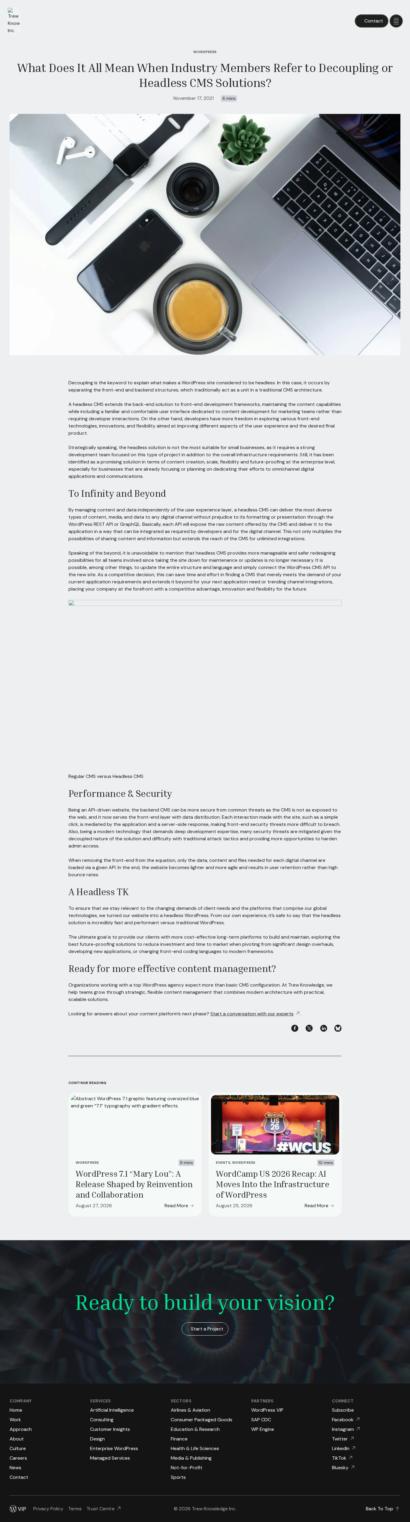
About (17, 1439)
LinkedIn (340, 1448)
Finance (179, 1439)
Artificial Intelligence (112, 1410)
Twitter (340, 1439)
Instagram (343, 1429)
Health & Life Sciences (195, 1448)
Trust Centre (100, 1509)
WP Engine (262, 1429)
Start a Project (207, 1329)
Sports (178, 1477)
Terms (75, 1509)
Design (97, 1439)
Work (15, 1419)
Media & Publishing (191, 1458)
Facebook (343, 1419)
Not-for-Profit (186, 1467)
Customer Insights (110, 1429)
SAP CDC (261, 1419)
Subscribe (343, 1410)
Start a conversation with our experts (252, 1014)
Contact (373, 21)
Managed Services (110, 1458)
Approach (21, 1429)
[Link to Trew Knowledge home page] (13, 21)
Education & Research (195, 1429)
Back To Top (379, 1509)
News (15, 1467)
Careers (18, 1458)
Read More (176, 1205)
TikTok (339, 1458)
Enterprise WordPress (114, 1448)
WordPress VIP (267, 1410)
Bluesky (340, 1467)
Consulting (101, 1419)
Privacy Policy (48, 1509)
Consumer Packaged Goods (201, 1419)
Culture (18, 1448)
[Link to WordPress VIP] (18, 1508)
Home (16, 1410)
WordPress (204, 51)
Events (223, 1162)
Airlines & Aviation (190, 1410)
